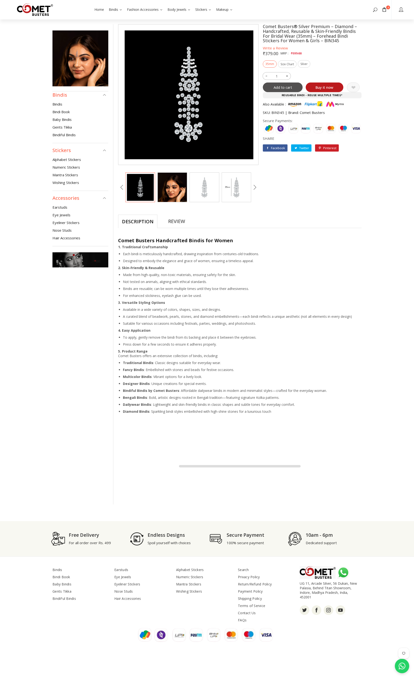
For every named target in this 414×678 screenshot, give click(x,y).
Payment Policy (250, 591)
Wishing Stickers (65, 182)
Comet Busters (312, 112)
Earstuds (59, 207)
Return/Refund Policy (255, 584)
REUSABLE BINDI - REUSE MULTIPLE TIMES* (312, 95)
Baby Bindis (62, 119)
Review (176, 221)
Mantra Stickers (65, 174)
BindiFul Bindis (64, 134)
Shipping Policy (250, 598)
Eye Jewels (61, 214)
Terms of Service (251, 605)
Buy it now (324, 87)
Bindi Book (61, 111)
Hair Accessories (66, 238)
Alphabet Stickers (66, 159)
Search (243, 569)
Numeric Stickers (66, 167)
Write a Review (275, 48)
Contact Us (247, 613)
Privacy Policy (249, 577)
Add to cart (283, 87)
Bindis (57, 104)
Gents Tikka (62, 127)
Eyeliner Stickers (66, 222)
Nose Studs (62, 230)
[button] (375, 9)
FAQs (242, 620)
